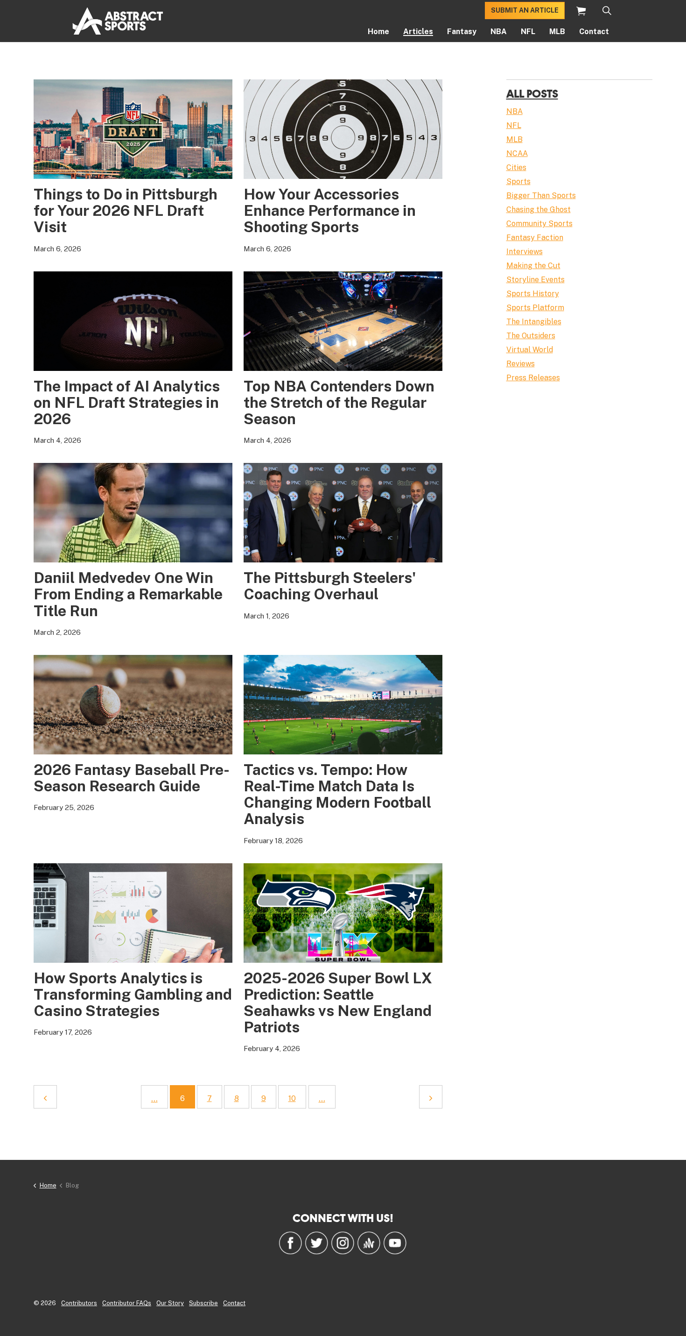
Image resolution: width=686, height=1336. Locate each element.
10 (292, 1098)
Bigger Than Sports (541, 195)
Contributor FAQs (126, 1303)
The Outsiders (530, 335)
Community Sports (539, 223)
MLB (557, 31)
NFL (528, 31)
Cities (516, 167)
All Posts (532, 93)
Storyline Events (535, 279)
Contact (594, 31)
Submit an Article (525, 10)
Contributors (79, 1303)
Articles (418, 31)
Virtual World (529, 349)
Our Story (170, 1303)
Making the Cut (533, 265)
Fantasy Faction (534, 237)
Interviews (524, 251)
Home (378, 31)
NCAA (517, 153)
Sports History (532, 293)
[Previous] (45, 1097)
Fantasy (461, 31)
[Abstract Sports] (117, 21)
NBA (498, 31)
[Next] (430, 1097)
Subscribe (203, 1303)
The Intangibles (533, 321)
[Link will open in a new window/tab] (290, 1242)
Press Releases (533, 377)
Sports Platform (535, 307)
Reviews (520, 363)
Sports (518, 181)
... (154, 1098)
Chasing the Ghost (538, 209)
